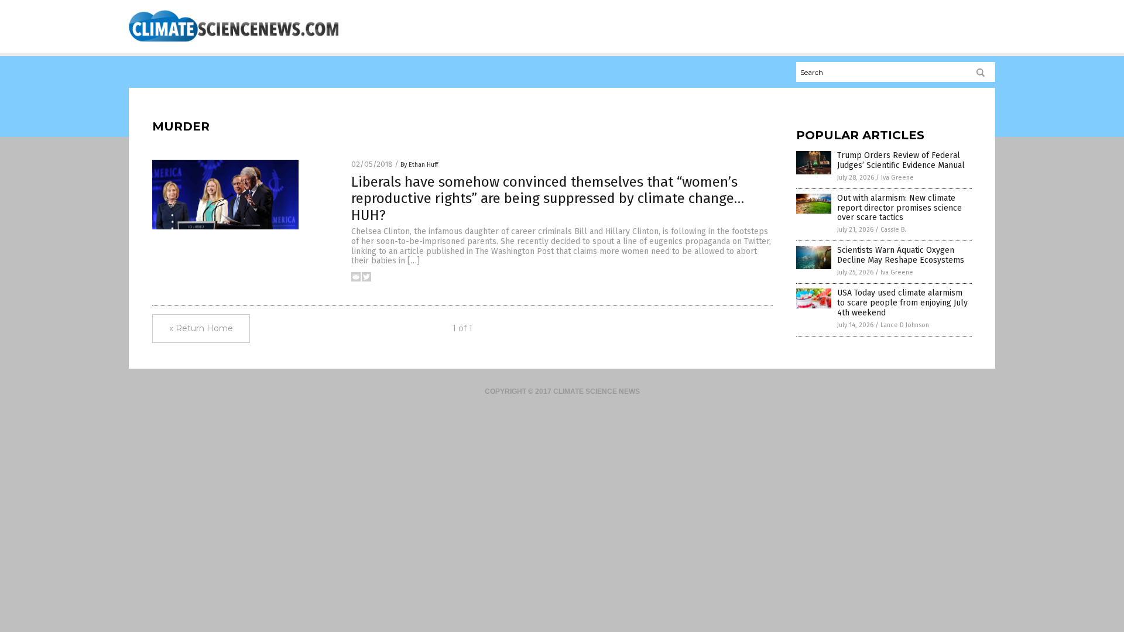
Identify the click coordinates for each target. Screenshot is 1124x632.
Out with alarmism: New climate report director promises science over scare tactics (899, 208)
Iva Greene (897, 177)
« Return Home (201, 328)
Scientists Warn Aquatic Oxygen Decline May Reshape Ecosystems (900, 255)
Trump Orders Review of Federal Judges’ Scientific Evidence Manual (901, 160)
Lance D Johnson (904, 325)
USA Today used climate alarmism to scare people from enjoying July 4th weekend (902, 303)
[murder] (233, 41)
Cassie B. (893, 229)
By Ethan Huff (419, 165)
